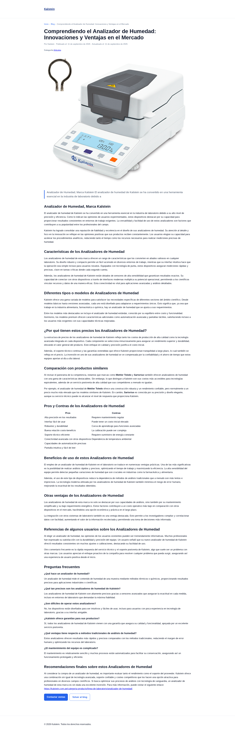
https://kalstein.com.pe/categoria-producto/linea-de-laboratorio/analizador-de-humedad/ (88, 688)
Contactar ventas (56, 697)
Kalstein (49, 8)
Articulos (57, 50)
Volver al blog (79, 697)
